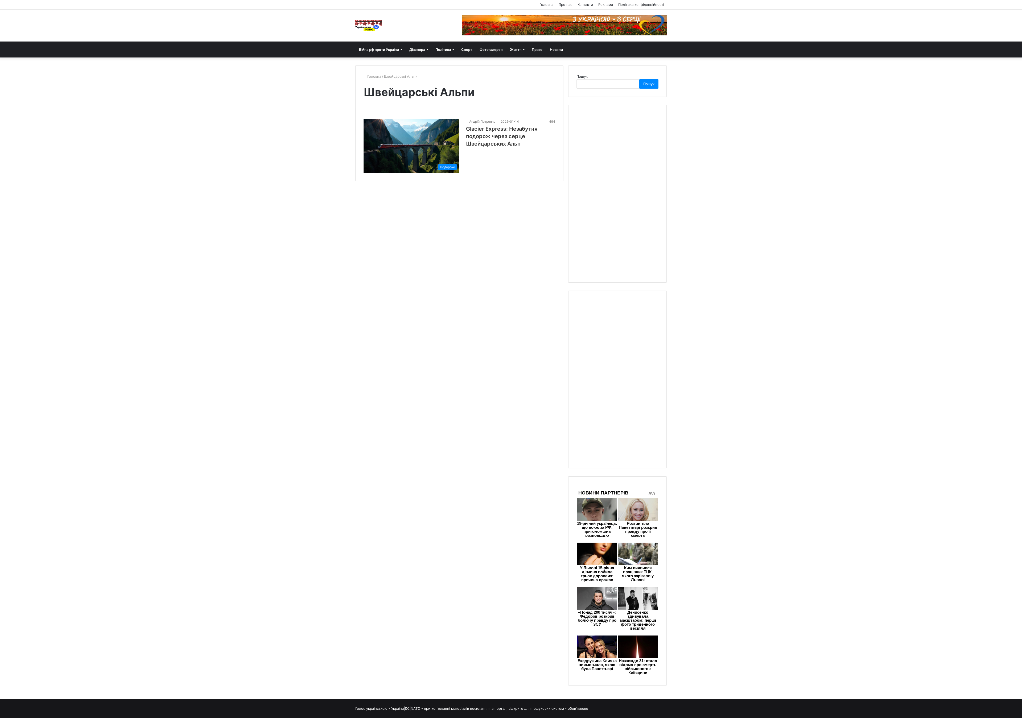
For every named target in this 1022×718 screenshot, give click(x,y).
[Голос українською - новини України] (368, 25)
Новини (556, 49)
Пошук (582, 76)
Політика (443, 49)
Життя (515, 49)
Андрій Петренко (482, 121)
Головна (546, 4)
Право (537, 49)
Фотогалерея (491, 49)
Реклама (605, 4)
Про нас (565, 4)
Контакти (585, 4)
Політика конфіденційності (641, 4)
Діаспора (417, 49)
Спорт (466, 49)
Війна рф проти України (379, 49)
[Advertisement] (616, 193)
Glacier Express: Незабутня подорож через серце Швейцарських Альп (501, 136)
